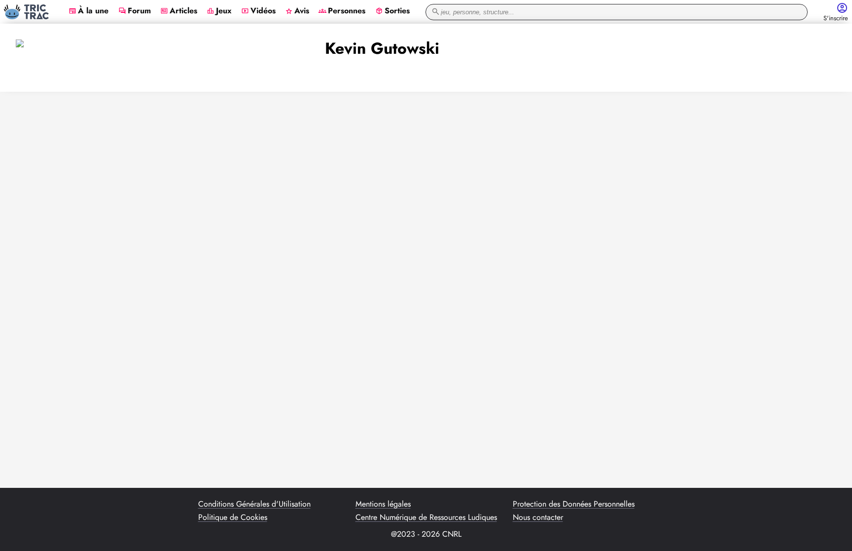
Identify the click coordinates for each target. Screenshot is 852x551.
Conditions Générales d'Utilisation (254, 504)
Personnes (342, 11)
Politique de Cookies (232, 517)
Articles (178, 11)
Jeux (219, 11)
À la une (88, 11)
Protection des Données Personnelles (574, 504)
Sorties (392, 11)
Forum (134, 11)
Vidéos (258, 11)
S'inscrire (835, 18)
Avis (297, 11)
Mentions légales (383, 504)
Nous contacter (538, 517)
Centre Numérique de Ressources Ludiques (426, 517)
